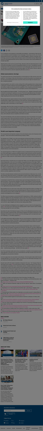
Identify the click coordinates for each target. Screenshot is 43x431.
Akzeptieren (30, 22)
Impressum (23, 27)
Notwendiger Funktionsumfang (12, 22)
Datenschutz (20, 27)
